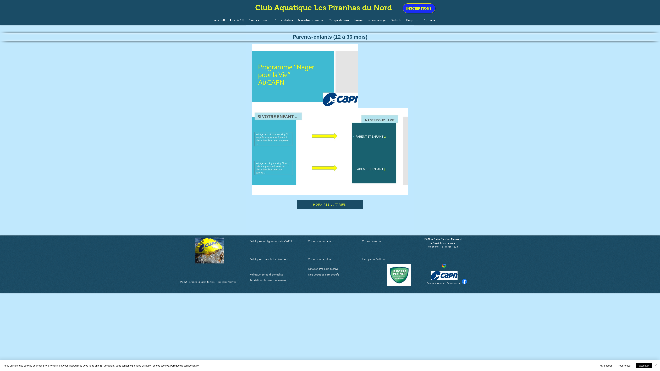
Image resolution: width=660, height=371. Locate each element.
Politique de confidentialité (184, 365)
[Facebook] (464, 281)
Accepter (644, 365)
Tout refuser (624, 365)
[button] (237, 20)
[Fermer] (656, 365)
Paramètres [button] (606, 365)
